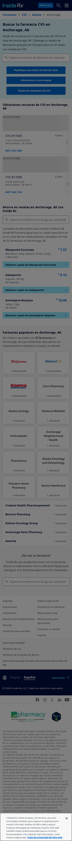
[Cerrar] (66, 818)
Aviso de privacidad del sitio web (44, 837)
